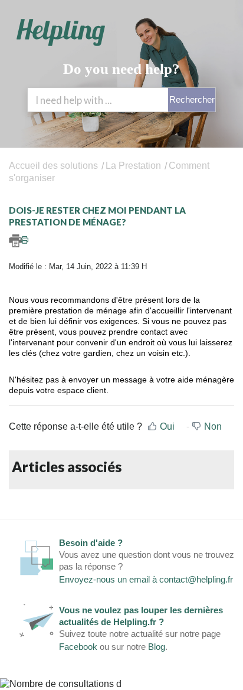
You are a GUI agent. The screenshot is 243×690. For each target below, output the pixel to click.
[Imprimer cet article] (121, 240)
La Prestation (133, 166)
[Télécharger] (99, 338)
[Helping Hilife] (61, 32)
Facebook (78, 647)
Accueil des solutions (54, 166)
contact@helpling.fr (196, 579)
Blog (156, 647)
